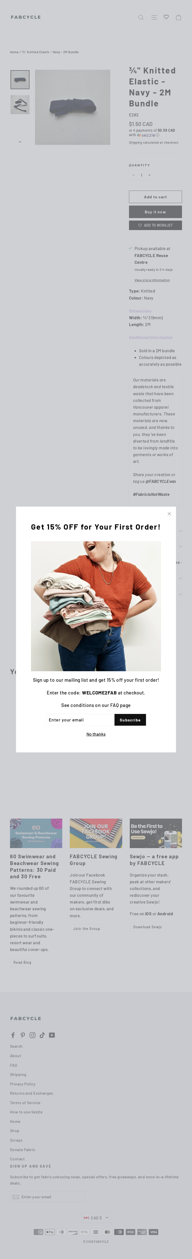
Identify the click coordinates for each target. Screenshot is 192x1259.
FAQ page (120, 705)
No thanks (96, 733)
